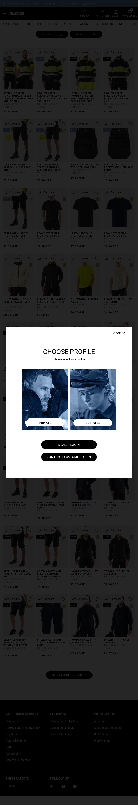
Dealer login (69, 445)
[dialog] (69, 402)
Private (45, 423)
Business (93, 423)
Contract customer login (69, 457)
